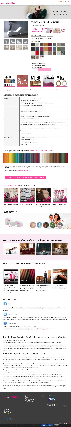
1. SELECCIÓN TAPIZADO (36, 35)
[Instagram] (66, 423)
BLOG (26, 398)
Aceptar (44, 425)
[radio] (35, 38)
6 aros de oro (39, 67)
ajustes (37, 425)
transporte (46, 290)
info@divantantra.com (63, 288)
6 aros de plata (39, 65)
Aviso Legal (27, 400)
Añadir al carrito (44, 69)
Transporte (27, 395)
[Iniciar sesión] (66, 2)
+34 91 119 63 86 (51, 405)
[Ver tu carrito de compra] (69, 2)
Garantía (26, 397)
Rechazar (50, 425)
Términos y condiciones (29, 399)
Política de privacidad (29, 401)
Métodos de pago (28, 396)
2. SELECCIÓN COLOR (35, 41)
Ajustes (56, 425)
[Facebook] (64, 423)
